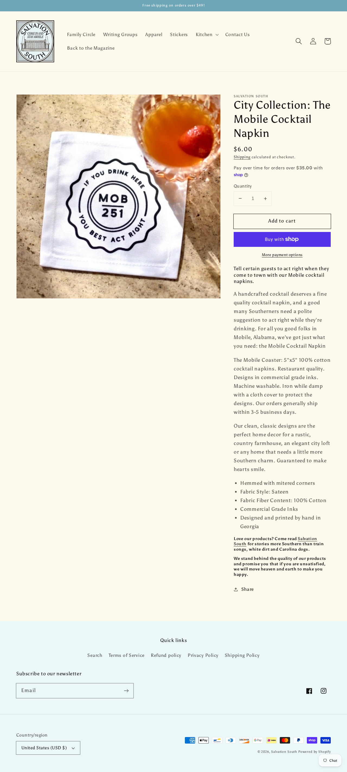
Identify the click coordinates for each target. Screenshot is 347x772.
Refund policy (166, 655)
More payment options (282, 254)
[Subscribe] (126, 690)
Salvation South (284, 752)
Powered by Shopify (314, 752)
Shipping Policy (242, 655)
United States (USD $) (44, 747)
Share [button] (247, 589)
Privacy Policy (203, 655)
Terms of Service (127, 655)
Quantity (243, 186)
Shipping (242, 156)
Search (94, 655)
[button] (206, 34)
